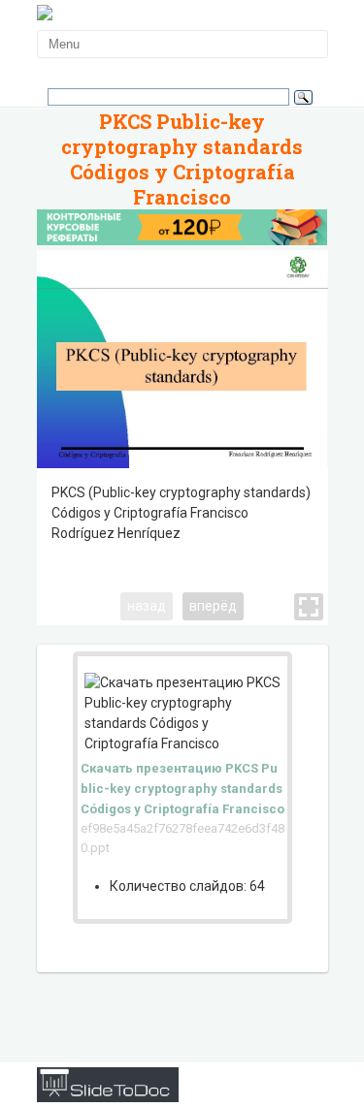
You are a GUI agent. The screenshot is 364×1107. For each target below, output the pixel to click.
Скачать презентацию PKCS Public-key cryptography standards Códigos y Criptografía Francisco (182, 788)
